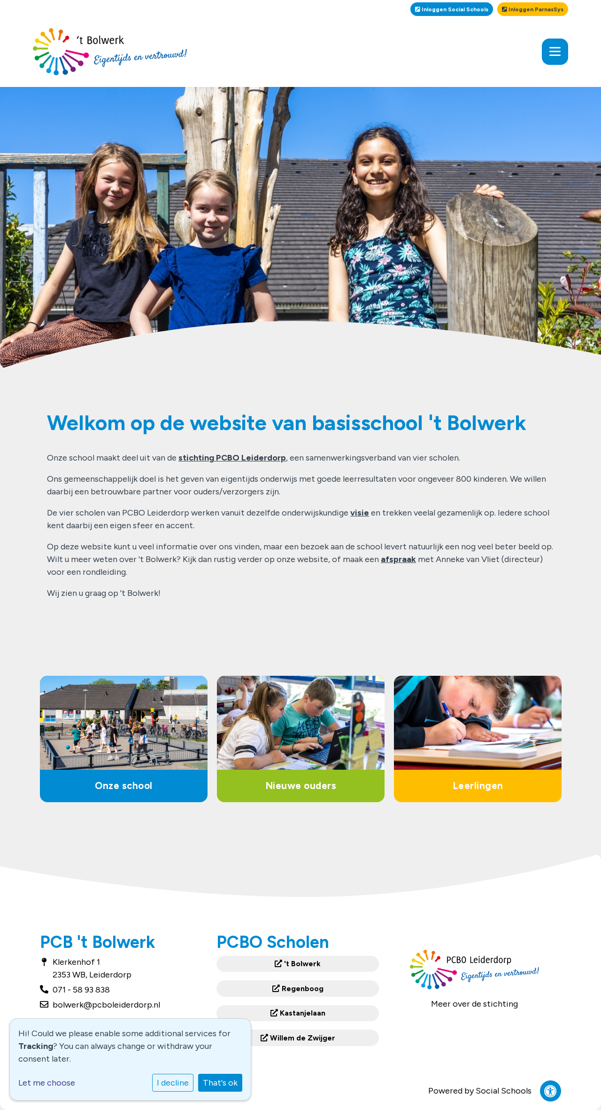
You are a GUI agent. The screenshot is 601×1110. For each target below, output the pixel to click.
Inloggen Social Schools (454, 9)
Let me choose (46, 1083)
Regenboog (302, 988)
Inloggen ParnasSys (535, 9)
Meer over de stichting (474, 1004)
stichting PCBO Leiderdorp (232, 458)
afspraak (398, 559)
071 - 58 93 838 (81, 990)
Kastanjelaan (301, 1012)
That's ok (220, 1083)
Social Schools (504, 1091)
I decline (173, 1083)
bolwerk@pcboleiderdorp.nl (106, 1005)
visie (359, 513)
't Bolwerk (301, 963)
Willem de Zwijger (301, 1037)
